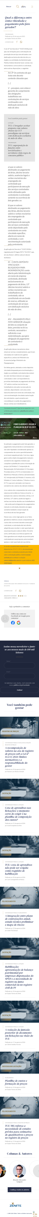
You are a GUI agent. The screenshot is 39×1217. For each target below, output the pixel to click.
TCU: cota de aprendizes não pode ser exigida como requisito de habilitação (18, 869)
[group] (20, 1172)
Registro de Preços (10, 745)
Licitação (11, 123)
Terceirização (9, 34)
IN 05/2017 (26, 583)
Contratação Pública (11, 742)
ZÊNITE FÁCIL (17, 549)
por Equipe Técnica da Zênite (13, 38)
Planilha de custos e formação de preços (16, 1082)
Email (8, 672)
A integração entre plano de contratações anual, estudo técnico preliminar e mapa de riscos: (19, 920)
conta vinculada (9, 583)
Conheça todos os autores (19, 1189)
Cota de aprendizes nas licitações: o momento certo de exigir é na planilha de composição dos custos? (18, 813)
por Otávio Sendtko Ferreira (13, 1044)
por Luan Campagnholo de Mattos (14, 879)
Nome (8, 661)
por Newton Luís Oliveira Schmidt (14, 771)
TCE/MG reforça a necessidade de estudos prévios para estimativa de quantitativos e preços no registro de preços (19, 1131)
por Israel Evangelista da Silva (13, 825)
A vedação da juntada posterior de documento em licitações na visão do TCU (19, 1034)
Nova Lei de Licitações (24, 742)
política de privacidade (22, 685)
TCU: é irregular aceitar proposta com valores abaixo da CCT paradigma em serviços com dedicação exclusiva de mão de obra (19, 131)
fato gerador (19, 583)
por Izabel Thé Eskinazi (11, 930)
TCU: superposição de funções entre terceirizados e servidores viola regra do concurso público (19, 150)
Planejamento (22, 912)
